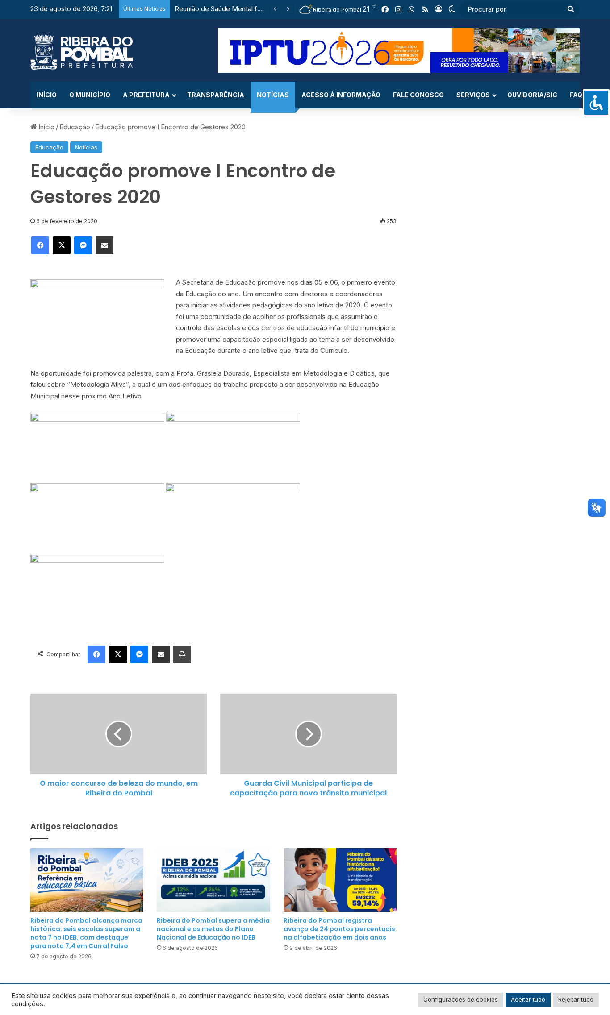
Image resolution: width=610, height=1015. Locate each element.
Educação (74, 127)
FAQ (576, 95)
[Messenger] (83, 245)
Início (47, 95)
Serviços (473, 95)
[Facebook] (40, 245)
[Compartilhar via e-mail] (104, 245)
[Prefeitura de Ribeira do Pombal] (81, 52)
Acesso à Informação (340, 95)
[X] (62, 245)
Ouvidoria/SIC (532, 95)
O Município (89, 95)
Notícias (273, 95)
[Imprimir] (182, 654)
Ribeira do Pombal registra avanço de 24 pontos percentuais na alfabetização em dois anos (339, 929)
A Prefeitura (146, 95)
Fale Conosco (418, 95)
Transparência (215, 95)
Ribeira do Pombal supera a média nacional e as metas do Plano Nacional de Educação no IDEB (213, 929)
